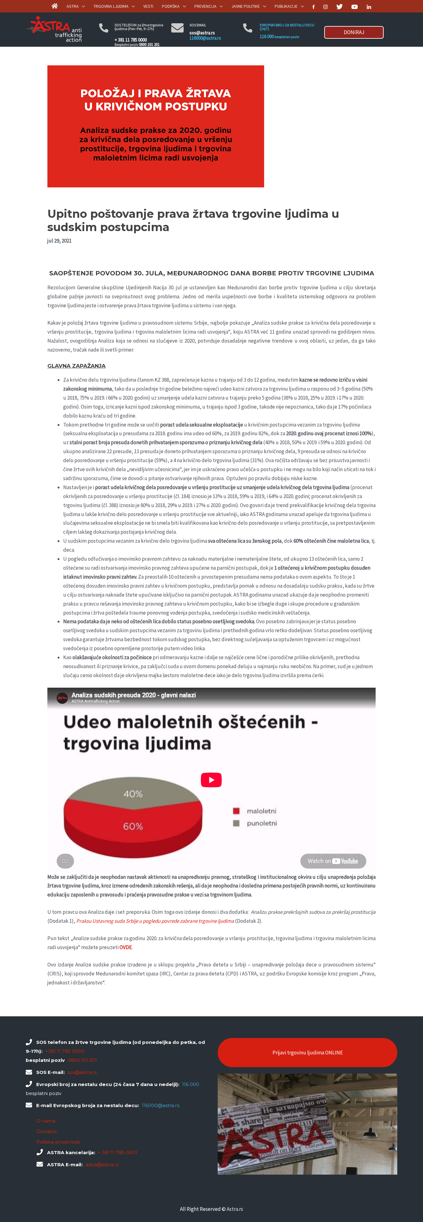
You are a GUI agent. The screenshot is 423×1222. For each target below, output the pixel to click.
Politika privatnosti (58, 1142)
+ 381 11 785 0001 (117, 1152)
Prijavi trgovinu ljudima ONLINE (308, 1052)
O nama (46, 1121)
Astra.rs (235, 1209)
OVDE (126, 947)
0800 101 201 (149, 44)
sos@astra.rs (202, 33)
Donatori (47, 1131)
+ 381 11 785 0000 (131, 40)
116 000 (267, 36)
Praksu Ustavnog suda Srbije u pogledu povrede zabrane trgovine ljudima (155, 921)
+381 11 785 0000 (65, 1051)
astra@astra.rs (102, 1164)
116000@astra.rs (205, 38)
